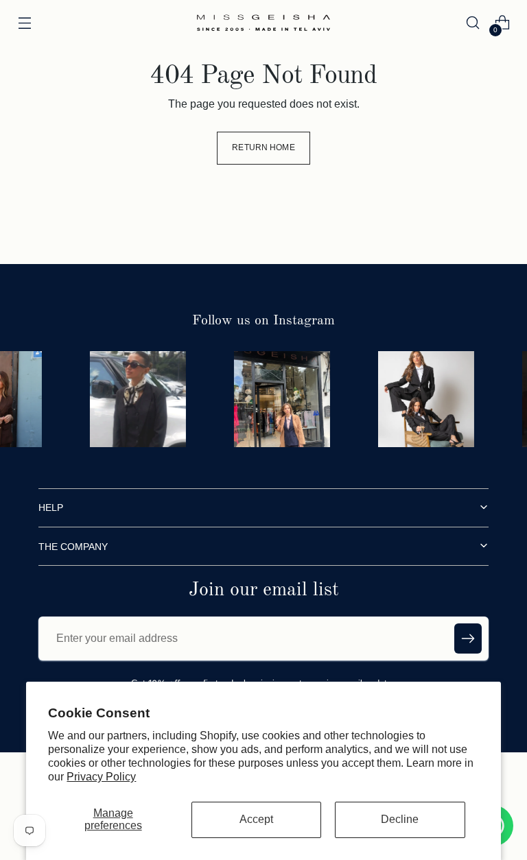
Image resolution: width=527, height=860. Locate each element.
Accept (256, 819)
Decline (400, 819)
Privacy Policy (101, 777)
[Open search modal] (473, 23)
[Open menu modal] (24, 23)
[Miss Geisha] (263, 22)
